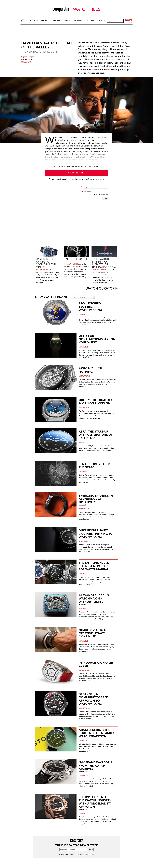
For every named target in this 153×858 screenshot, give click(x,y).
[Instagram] (74, 840)
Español (24, 57)
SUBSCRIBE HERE (76, 172)
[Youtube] (81, 840)
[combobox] (84, 297)
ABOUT (100, 20)
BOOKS (44, 20)
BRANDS (67, 20)
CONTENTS (32, 20)
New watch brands (53, 297)
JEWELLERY (55, 20)
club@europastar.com (94, 179)
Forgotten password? (101, 194)
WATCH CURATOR (100, 288)
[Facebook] (71, 840)
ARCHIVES (78, 20)
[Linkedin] (78, 840)
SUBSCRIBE (89, 20)
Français (31, 57)
